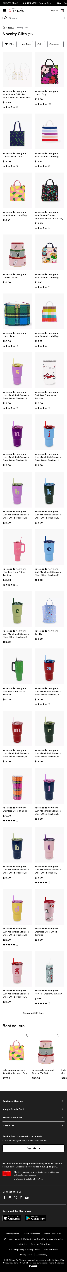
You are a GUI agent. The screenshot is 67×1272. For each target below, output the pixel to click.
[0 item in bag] (62, 10)
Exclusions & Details (23, 1179)
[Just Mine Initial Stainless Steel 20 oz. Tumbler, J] (49, 432)
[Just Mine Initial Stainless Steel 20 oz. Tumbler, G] (17, 969)
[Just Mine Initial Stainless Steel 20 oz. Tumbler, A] (49, 666)
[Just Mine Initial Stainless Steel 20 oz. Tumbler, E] (49, 547)
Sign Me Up (33, 1148)
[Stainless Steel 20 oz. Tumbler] (49, 906)
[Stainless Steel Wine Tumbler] (49, 370)
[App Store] (11, 1218)
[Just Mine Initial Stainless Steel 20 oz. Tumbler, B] (17, 489)
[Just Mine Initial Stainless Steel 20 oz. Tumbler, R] (49, 728)
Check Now (38, 1179)
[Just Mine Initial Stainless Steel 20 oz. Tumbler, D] (17, 906)
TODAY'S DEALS (10, 3)
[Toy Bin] (49, 609)
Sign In (54, 10)
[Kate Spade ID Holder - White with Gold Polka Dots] (17, 69)
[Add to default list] (28, 1035)
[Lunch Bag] (49, 69)
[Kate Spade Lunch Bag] (49, 131)
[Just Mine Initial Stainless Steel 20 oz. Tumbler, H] (17, 845)
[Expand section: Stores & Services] (33, 1117)
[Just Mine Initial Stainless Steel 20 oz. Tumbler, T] (49, 845)
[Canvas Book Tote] (17, 131)
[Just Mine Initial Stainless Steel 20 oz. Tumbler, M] (17, 728)
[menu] (4, 10)
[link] (17, 99)
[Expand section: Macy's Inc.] (33, 1126)
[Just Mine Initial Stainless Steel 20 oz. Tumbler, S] (17, 370)
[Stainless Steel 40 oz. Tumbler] (17, 547)
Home (11, 27)
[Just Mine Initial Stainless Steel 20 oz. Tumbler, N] (17, 432)
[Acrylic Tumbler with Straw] (49, 969)
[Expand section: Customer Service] (33, 1101)
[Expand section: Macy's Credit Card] (33, 1109)
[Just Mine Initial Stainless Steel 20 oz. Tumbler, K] (49, 489)
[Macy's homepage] (4, 28)
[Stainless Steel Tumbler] (17, 785)
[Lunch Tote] (17, 311)
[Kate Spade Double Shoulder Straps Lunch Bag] (49, 190)
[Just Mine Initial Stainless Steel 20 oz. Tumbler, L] (49, 785)
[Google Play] (35, 1218)
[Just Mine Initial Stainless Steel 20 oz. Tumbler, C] (17, 609)
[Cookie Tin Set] (17, 252)
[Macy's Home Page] (16, 10)
